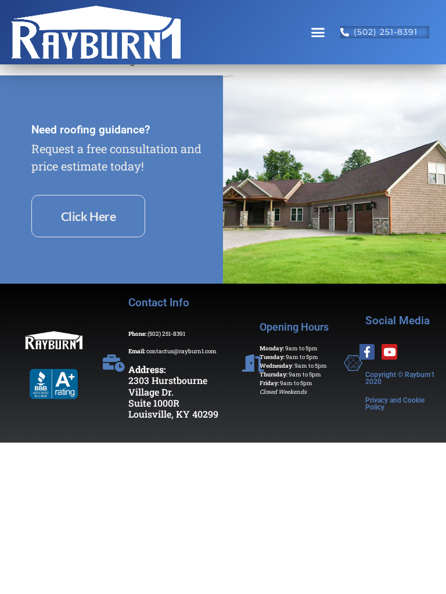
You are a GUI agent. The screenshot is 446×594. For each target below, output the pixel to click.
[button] (318, 32)
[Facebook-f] (367, 352)
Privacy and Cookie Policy (395, 403)
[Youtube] (389, 352)
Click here (88, 216)
